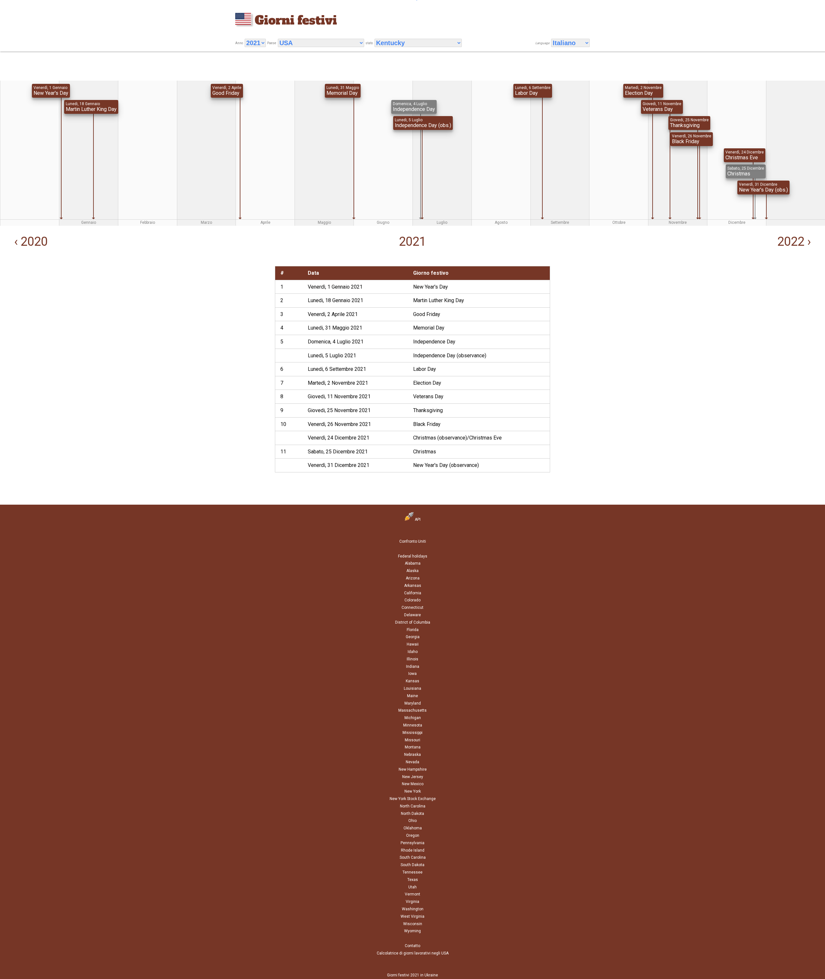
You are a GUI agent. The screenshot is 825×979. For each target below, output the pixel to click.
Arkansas (412, 585)
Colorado (412, 600)
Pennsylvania (412, 843)
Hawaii (413, 644)
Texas (412, 879)
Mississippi (412, 732)
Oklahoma (412, 828)
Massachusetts (412, 710)
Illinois (412, 659)
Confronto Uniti (412, 541)
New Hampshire (413, 769)
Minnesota (412, 725)
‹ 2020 (29, 241)
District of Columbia (412, 622)
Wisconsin (412, 924)
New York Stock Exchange (413, 798)
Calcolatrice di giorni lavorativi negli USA (413, 953)
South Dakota (412, 865)
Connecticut (412, 607)
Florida (413, 630)
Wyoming (412, 931)
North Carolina (412, 806)
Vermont (412, 894)
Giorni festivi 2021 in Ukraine (412, 975)
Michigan (412, 718)
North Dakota (412, 813)
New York (412, 791)
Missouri (412, 740)
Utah (412, 887)
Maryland (412, 703)
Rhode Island (412, 850)
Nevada (412, 762)
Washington (412, 909)
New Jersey (412, 777)
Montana (413, 747)
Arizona (413, 578)
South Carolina (413, 857)
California (412, 593)
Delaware (412, 615)
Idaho (413, 651)
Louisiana (412, 688)
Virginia (412, 901)
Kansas (412, 681)
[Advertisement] (137, 311)
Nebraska (412, 754)
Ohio (412, 820)
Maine (412, 696)
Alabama (413, 563)
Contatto (412, 946)
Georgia (413, 637)
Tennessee (412, 872)
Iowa (412, 673)
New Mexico (412, 784)
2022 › (795, 241)
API (417, 519)
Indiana (412, 666)
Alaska (412, 571)
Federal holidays (412, 556)
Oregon (412, 835)
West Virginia (412, 916)
